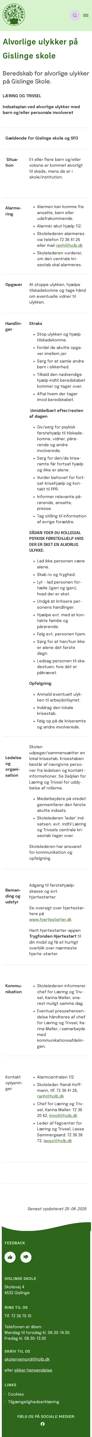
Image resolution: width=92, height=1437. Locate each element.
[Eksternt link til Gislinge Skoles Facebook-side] (48, 1424)
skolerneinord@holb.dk (27, 1360)
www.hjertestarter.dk (50, 920)
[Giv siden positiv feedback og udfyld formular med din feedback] (10, 1257)
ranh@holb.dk (69, 246)
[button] (87, 15)
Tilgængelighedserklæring (33, 1402)
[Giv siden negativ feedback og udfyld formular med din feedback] (25, 1257)
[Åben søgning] (75, 15)
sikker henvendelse (33, 1370)
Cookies (16, 1394)
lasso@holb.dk (58, 1141)
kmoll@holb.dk (63, 1116)
